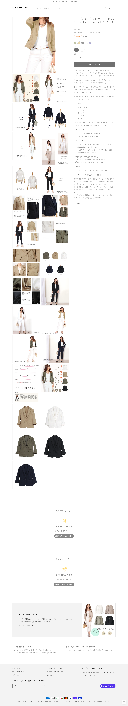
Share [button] (78, 204)
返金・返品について (18, 672)
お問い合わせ (51, 675)
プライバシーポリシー (67, 701)
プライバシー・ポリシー (54, 668)
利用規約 (77, 701)
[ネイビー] (90, 43)
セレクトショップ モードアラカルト (32, 701)
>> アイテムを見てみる (27, 625)
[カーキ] (75, 43)
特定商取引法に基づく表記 (55, 672)
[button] (55, 8)
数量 (75, 54)
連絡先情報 (92, 701)
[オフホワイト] (86, 43)
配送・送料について (18, 668)
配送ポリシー (84, 701)
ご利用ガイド (16, 675)
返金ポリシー (57, 701)
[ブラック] (82, 43)
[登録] (44, 686)
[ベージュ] (79, 43)
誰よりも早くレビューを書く (64, 536)
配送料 (79, 32)
